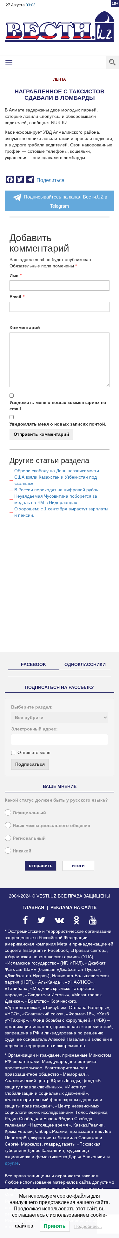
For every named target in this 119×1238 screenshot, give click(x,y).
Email (15, 296)
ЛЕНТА (59, 79)
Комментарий (25, 327)
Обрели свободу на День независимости (56, 470)
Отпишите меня (33, 752)
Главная (33, 907)
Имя (14, 275)
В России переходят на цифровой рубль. (56, 489)
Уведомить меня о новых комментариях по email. (58, 405)
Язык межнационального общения (51, 825)
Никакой (22, 850)
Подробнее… (88, 1226)
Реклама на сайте (73, 907)
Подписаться (30, 764)
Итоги (78, 865)
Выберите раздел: (32, 707)
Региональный (29, 838)
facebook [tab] (33, 664)
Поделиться (50, 180)
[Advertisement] (59, 587)
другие (12, 1163)
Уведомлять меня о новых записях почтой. (58, 424)
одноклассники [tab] (85, 664)
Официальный (29, 812)
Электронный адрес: (34, 728)
